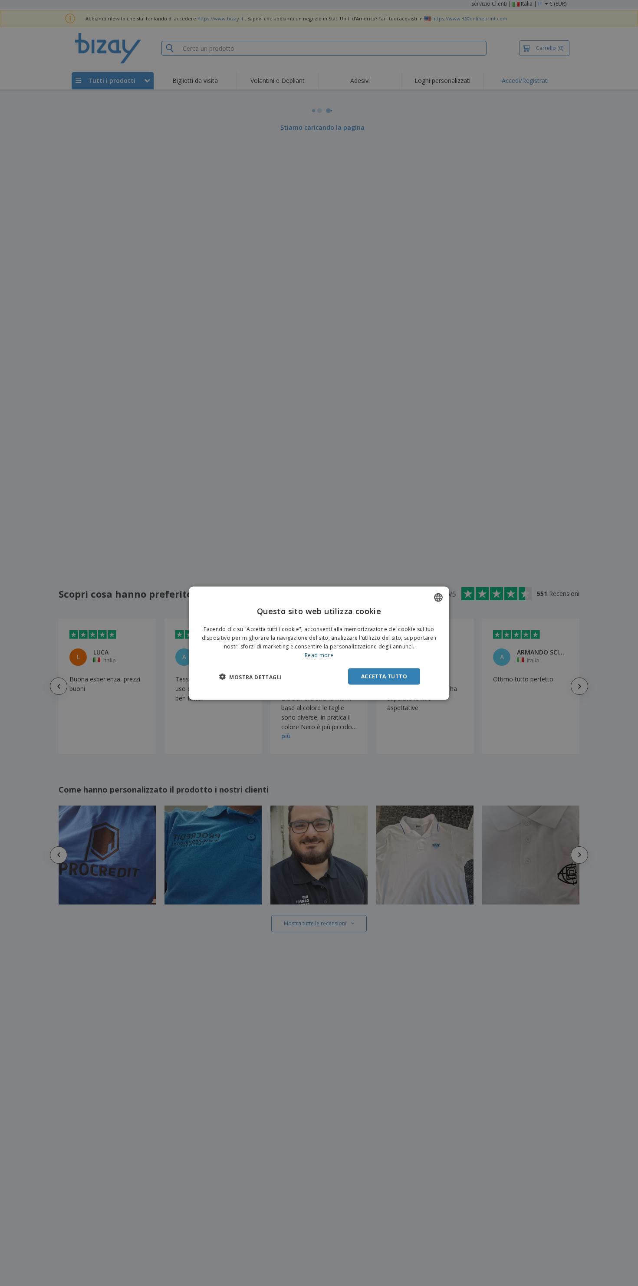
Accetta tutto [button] (384, 676)
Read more (319, 654)
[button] (250, 676)
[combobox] (438, 597)
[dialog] (319, 643)
